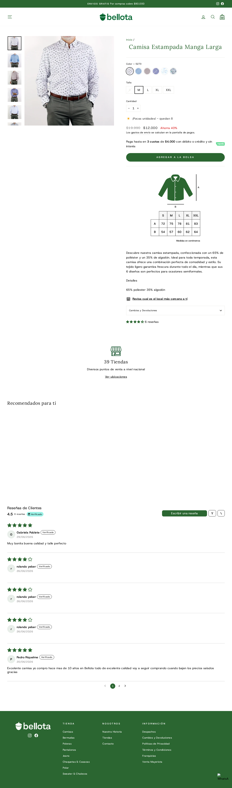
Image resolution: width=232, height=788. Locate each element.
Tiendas (107, 737)
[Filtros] (212, 513)
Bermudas (69, 737)
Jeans (66, 755)
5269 (147, 71)
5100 (164, 71)
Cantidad (131, 101)
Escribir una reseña (184, 513)
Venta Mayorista (152, 761)
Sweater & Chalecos (75, 773)
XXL (168, 90)
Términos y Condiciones (156, 749)
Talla (128, 82)
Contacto (108, 743)
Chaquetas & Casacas (76, 761)
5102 (173, 71)
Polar (66, 767)
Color (133, 63)
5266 (138, 71)
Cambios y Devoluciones (143, 310)
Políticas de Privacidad (155, 743)
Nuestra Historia (112, 731)
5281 (156, 71)
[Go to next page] (126, 686)
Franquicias (149, 755)
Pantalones (69, 749)
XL (157, 90)
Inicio (129, 39)
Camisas (68, 731)
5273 (129, 71)
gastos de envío (141, 132)
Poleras (67, 743)
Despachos (149, 731)
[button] (135, 322)
